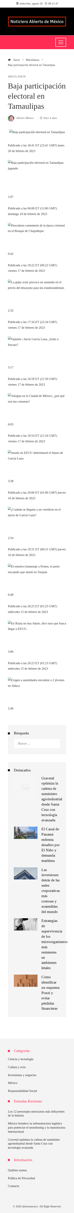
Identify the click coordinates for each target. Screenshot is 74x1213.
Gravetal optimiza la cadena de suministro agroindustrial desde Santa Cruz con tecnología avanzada (51, 799)
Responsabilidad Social (22, 1091)
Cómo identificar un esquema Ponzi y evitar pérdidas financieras (50, 992)
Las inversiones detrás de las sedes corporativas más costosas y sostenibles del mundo (50, 891)
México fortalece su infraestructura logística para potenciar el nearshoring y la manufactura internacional (36, 1127)
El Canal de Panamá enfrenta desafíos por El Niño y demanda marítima (50, 844)
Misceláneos (17, 76)
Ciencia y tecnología (20, 1059)
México (12, 1083)
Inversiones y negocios (22, 1075)
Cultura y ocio (17, 1067)
